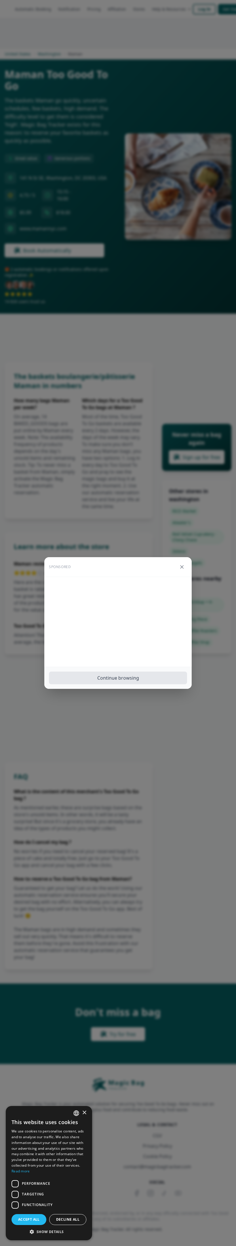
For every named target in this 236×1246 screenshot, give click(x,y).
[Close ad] (182, 567)
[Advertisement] (118, 622)
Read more (21, 1171)
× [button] (84, 1113)
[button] (49, 1232)
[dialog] (49, 1173)
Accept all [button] (29, 1219)
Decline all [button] (67, 1219)
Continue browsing (118, 678)
